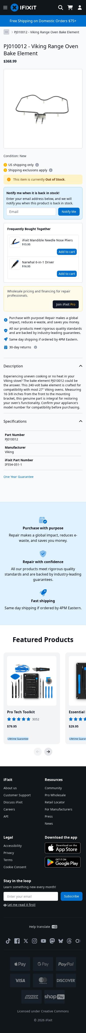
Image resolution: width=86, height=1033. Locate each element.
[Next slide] (48, 752)
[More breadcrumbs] (6, 32)
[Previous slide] (38, 752)
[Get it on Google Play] (62, 862)
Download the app (61, 837)
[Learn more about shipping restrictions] (37, 165)
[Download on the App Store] (62, 848)
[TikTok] (8, 941)
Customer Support (17, 795)
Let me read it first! (21, 905)
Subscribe (71, 896)
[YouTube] (43, 941)
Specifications (15, 421)
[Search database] (60, 7)
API (6, 816)
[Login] (79, 7)
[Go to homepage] (25, 8)
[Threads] (69, 941)
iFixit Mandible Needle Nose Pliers (47, 240)
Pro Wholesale (55, 795)
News (49, 823)
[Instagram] (34, 941)
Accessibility (13, 846)
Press (49, 816)
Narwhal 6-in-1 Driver (38, 262)
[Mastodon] (52, 941)
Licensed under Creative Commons (43, 1011)
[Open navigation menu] (5, 7)
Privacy (9, 853)
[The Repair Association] (78, 941)
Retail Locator (55, 802)
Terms (8, 860)
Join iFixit (65, 304)
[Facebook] (17, 941)
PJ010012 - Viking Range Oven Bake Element (46, 32)
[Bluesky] (60, 941)
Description (13, 366)
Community (53, 788)
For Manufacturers (58, 809)
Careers (9, 809)
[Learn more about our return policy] (35, 347)
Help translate (39, 927)
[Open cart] (70, 7)
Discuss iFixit (13, 802)
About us (10, 788)
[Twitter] (25, 941)
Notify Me (69, 211)
